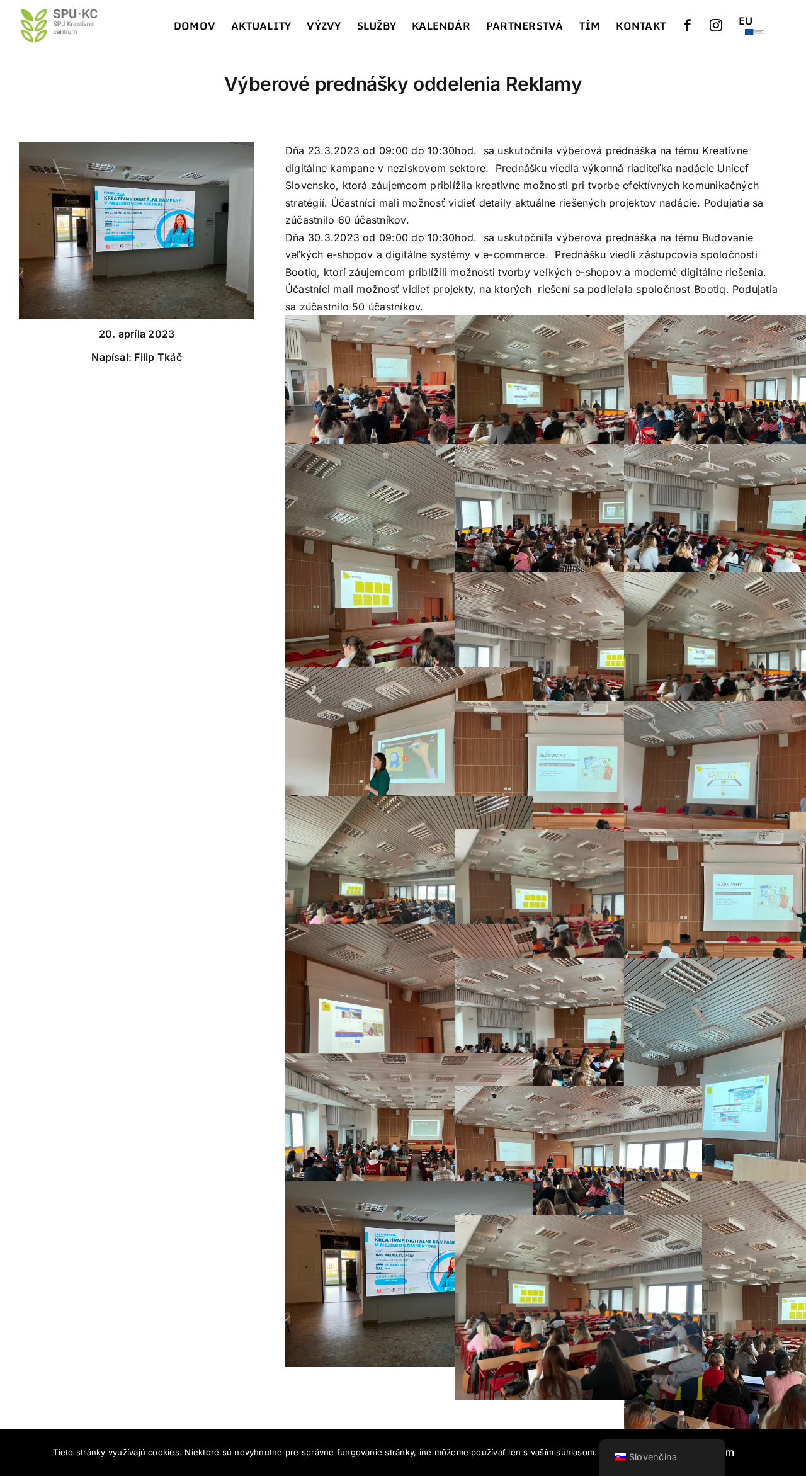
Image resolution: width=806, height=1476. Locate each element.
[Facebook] (687, 25)
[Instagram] (716, 25)
